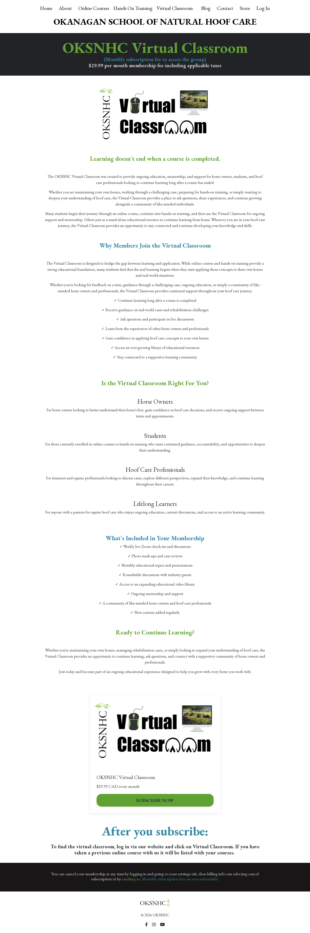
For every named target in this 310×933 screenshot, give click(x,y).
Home (46, 8)
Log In (263, 8)
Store (245, 8)
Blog (205, 8)
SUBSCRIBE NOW (155, 800)
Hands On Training (132, 8)
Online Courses (93, 8)
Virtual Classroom (175, 8)
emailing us (131, 879)
